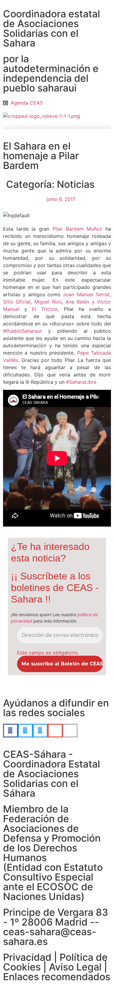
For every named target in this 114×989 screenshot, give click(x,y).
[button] (57, 127)
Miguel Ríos (48, 302)
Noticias (76, 184)
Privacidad (27, 957)
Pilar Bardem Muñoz (77, 229)
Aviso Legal (75, 967)
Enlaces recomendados (56, 977)
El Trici (44, 309)
